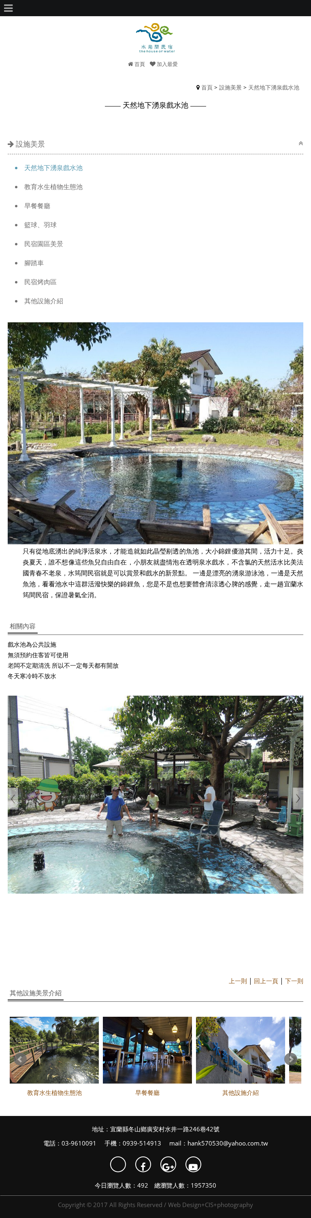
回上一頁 (266, 981)
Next (290, 1059)
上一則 (238, 981)
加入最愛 (167, 64)
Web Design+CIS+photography (210, 1205)
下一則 (294, 981)
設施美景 (230, 87)
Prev (20, 1059)
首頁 (139, 64)
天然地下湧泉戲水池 (273, 87)
